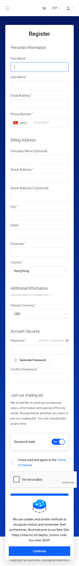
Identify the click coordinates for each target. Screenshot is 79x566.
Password (17, 340)
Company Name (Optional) (29, 151)
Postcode (17, 244)
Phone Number (21, 114)
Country (16, 262)
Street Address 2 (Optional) (29, 188)
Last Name (18, 77)
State (14, 225)
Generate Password (33, 360)
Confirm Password (23, 369)
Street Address (21, 169)
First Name (18, 58)
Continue (39, 551)
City (13, 206)
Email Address (21, 95)
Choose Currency (22, 305)
